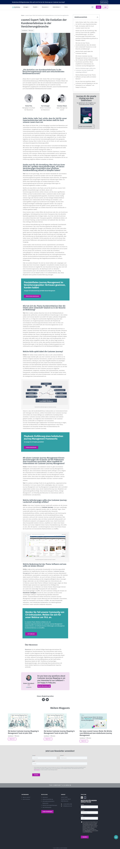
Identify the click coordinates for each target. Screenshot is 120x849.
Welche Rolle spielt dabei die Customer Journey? (84, 52)
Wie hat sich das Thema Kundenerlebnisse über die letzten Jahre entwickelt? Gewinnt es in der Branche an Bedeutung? (86, 46)
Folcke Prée (28, 106)
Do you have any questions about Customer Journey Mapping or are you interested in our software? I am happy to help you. (87, 84)
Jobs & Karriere (26, 799)
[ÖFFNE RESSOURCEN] (48, 7)
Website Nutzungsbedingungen (49, 805)
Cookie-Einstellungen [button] (47, 811)
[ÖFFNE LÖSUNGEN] (29, 7)
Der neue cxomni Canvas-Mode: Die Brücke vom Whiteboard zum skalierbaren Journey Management (96, 733)
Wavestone (28, 649)
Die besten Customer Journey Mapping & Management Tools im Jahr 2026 (23, 732)
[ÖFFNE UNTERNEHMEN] (60, 7)
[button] (43, 699)
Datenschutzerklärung (47, 799)
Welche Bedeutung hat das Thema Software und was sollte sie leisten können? (86, 77)
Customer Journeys (47, 507)
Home (22, 15)
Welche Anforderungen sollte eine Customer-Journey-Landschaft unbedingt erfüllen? (86, 70)
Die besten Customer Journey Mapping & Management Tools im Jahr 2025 (59, 732)
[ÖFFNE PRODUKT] (37, 7)
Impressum (45, 797)
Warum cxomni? (26, 797)
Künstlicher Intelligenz (29, 593)
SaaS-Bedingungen (46, 807)
